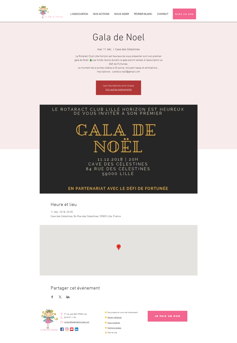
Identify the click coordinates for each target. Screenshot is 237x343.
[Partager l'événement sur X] (60, 297)
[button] (79, 14)
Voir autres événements (118, 89)
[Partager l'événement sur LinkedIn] (67, 297)
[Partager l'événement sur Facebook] (52, 297)
